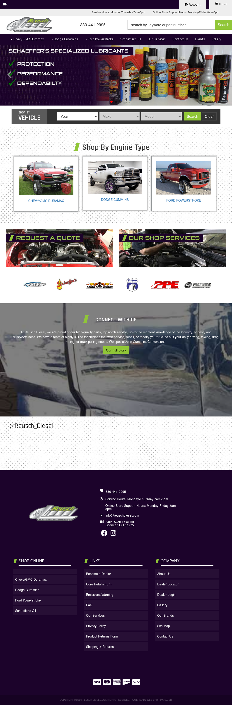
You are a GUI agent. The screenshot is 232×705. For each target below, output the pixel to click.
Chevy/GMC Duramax (46, 200)
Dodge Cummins (115, 199)
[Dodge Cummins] (115, 177)
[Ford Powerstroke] (183, 178)
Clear (209, 116)
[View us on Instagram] (113, 534)
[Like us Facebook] (104, 534)
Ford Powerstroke (183, 200)
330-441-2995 (116, 491)
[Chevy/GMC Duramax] (46, 178)
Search (192, 116)
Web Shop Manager (159, 699)
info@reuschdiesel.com (122, 515)
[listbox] (77, 116)
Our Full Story (116, 350)
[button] (180, 25)
